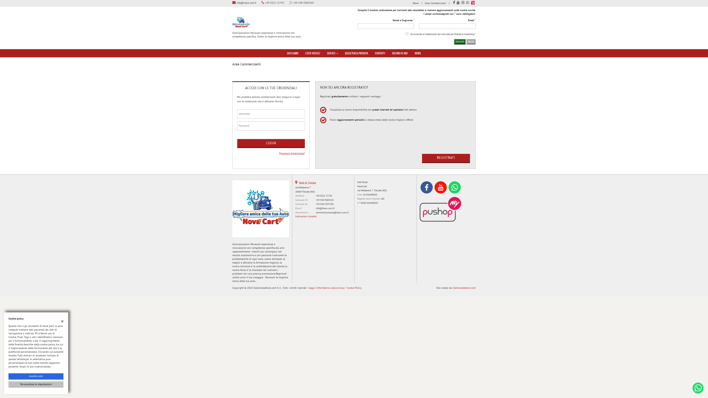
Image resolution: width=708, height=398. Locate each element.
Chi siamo (293, 53)
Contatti (380, 53)
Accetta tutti (36, 376)
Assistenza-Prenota (356, 53)
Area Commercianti (435, 3)
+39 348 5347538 (325, 204)
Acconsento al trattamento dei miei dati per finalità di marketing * (443, 34)
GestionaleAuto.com (464, 288)
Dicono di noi (400, 53)
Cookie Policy (354, 288)
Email (472, 20)
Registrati (446, 158)
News (416, 3)
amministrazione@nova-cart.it (332, 212)
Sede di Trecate (307, 182)
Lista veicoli (312, 53)
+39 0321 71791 (274, 3)
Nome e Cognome (403, 20)
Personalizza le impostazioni (36, 384)
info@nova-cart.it (246, 3)
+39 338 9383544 (303, 3)
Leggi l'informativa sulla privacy (327, 288)
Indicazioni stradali (306, 216)
